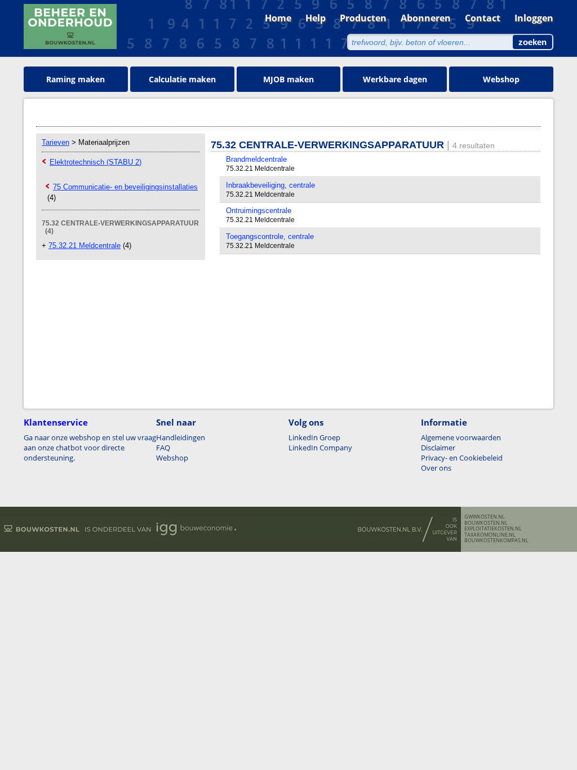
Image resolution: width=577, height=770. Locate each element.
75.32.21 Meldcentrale (84, 245)
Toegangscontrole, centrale (270, 236)
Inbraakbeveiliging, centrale (270, 185)
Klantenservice (56, 422)
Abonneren (426, 18)
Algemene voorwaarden (461, 437)
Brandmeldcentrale (256, 159)
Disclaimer (438, 447)
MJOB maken (288, 79)
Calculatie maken (182, 79)
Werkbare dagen (395, 79)
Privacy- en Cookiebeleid (462, 458)
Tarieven (55, 142)
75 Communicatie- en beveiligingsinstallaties (125, 187)
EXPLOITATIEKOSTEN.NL (493, 528)
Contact (482, 18)
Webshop (501, 79)
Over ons (436, 468)
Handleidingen (180, 437)
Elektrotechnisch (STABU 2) (95, 162)
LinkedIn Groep (314, 437)
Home (278, 18)
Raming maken (75, 79)
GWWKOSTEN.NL (484, 517)
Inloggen (533, 18)
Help (315, 18)
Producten (363, 18)
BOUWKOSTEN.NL (486, 523)
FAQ (163, 447)
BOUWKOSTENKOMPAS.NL (496, 540)
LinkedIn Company (320, 447)
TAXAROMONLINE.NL (490, 535)
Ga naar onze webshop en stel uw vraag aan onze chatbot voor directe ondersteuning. (90, 447)
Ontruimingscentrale (258, 210)
